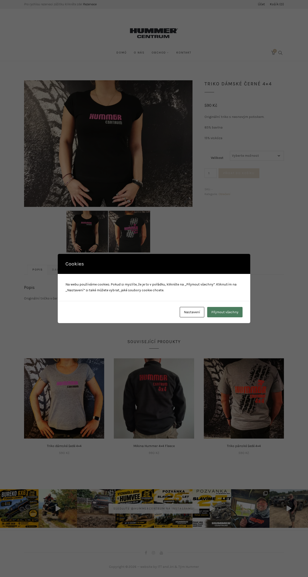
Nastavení (192, 312)
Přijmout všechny (224, 312)
